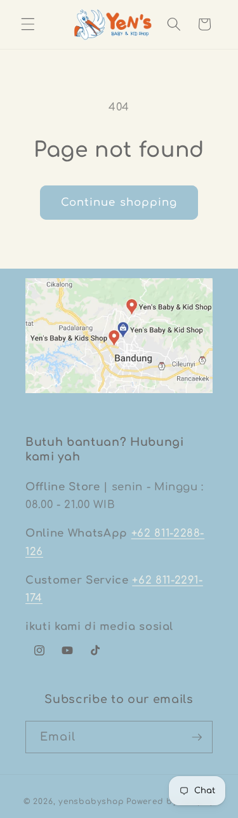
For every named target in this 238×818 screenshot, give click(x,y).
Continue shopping (119, 202)
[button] (28, 24)
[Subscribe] (197, 737)
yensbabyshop (91, 801)
